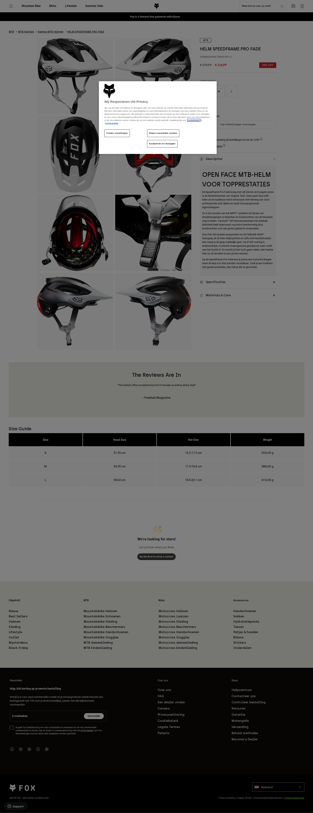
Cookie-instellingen (117, 133)
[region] (158, 117)
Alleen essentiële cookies (163, 133)
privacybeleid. (111, 123)
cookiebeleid (193, 120)
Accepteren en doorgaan (162, 143)
